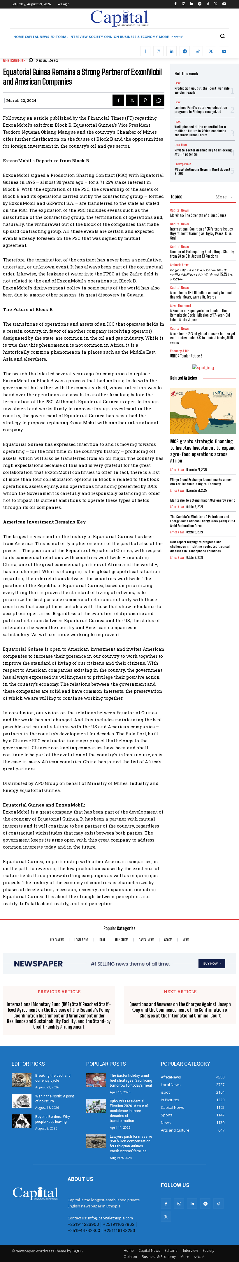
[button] (222, 36)
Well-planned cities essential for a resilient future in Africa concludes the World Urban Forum (200, 131)
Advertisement (180, 305)
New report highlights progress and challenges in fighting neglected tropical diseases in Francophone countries (200, 546)
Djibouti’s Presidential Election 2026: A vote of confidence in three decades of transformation (129, 1111)
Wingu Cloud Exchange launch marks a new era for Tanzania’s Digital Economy (200, 481)
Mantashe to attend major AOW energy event (202, 500)
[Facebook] (175, 4)
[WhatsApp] (158, 100)
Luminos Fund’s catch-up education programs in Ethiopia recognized (201, 109)
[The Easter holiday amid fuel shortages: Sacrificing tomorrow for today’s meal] (96, 1080)
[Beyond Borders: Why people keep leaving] (21, 1121)
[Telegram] (199, 4)
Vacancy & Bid (179, 350)
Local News (181, 144)
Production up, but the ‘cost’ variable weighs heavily (202, 90)
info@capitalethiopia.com (110, 1218)
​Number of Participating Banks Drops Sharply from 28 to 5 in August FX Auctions (202, 254)
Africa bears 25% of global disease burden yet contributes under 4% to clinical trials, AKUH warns (202, 338)
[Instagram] (183, 4)
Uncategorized (183, 164)
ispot (177, 82)
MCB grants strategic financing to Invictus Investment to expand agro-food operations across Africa (203, 451)
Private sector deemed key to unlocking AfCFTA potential (203, 152)
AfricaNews (14, 60)
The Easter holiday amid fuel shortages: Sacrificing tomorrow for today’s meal (131, 1081)
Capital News (179, 210)
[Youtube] (224, 4)
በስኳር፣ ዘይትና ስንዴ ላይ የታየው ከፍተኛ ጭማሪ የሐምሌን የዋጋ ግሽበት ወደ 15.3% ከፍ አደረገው (201, 274)
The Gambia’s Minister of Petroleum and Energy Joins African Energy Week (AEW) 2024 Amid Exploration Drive (202, 521)
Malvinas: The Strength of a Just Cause (198, 215)
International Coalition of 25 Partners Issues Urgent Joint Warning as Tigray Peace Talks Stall (201, 233)
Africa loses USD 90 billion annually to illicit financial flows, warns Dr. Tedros (201, 295)
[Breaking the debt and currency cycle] (21, 1080)
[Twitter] (215, 4)
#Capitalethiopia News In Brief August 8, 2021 (202, 171)
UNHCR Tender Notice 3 (186, 356)
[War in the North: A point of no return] (21, 1101)
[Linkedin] (191, 4)
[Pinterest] (145, 100)
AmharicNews (179, 264)
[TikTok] (208, 4)
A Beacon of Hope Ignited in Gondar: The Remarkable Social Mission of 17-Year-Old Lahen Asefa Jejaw (200, 315)
